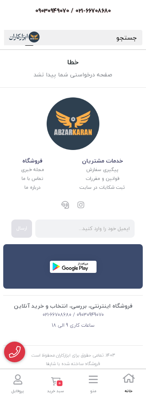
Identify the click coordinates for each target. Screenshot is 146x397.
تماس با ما (32, 178)
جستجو (126, 37)
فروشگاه (32, 161)
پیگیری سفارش (102, 169)
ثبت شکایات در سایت (102, 187)
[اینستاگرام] (81, 205)
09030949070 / (87, 314)
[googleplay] (73, 267)
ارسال (21, 228)
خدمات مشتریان (102, 161)
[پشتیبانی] (65, 205)
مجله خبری (32, 169)
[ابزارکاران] (73, 123)
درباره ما (32, 187)
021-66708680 (57, 314)
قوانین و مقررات (102, 178)
